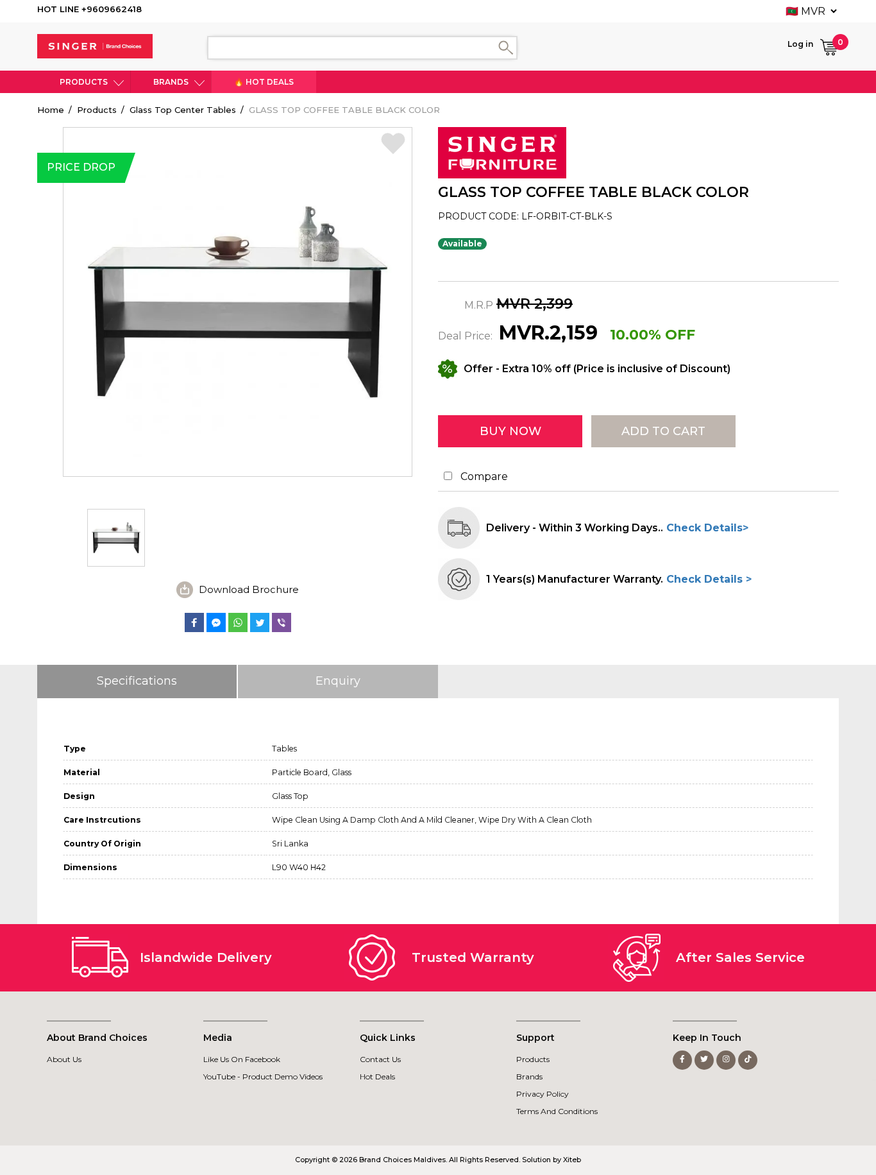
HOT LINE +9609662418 (89, 9)
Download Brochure (249, 589)
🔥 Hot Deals (264, 82)
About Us (64, 1059)
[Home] (95, 46)
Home (50, 110)
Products (84, 82)
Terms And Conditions (557, 1111)
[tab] (137, 681)
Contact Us (380, 1059)
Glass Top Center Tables (183, 110)
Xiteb (572, 1159)
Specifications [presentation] (137, 681)
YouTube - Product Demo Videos (263, 1076)
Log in (800, 44)
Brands (171, 82)
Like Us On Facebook (241, 1059)
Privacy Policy (542, 1094)
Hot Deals (377, 1076)
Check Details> (705, 528)
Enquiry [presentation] (338, 681)
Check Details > (707, 579)
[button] (194, 622)
